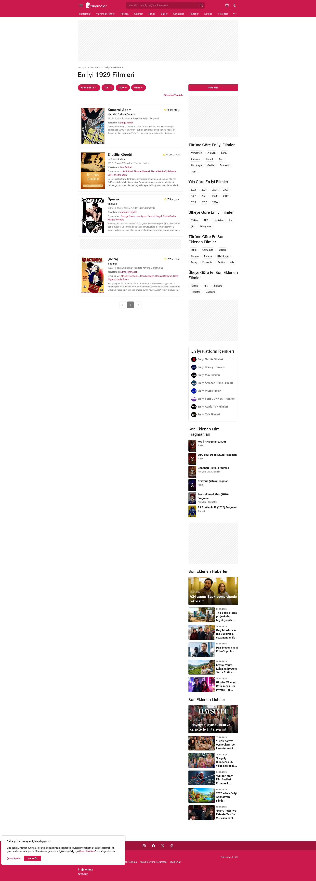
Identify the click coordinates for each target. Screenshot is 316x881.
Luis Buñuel (126, 167)
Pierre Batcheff (158, 171)
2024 (215, 189)
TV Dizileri (223, 13)
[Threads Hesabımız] (172, 846)
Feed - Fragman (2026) (212, 441)
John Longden (146, 276)
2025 (204, 189)
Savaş (194, 262)
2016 (215, 202)
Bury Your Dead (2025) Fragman (217, 454)
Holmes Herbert (116, 219)
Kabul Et (32, 858)
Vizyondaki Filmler (105, 13)
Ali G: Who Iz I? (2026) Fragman (217, 507)
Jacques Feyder (128, 212)
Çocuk (222, 250)
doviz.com (83, 874)
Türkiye (194, 220)
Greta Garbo (169, 216)
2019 (225, 196)
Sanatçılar (178, 13)
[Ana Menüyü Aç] (81, 5)
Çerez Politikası (87, 851)
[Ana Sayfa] (96, 5)
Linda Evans (123, 279)
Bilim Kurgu (196, 165)
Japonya (210, 292)
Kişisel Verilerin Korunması (153, 862)
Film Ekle (213, 87)
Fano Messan (120, 175)
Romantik (195, 159)
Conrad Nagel (155, 216)
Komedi (209, 159)
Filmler (152, 13)
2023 (225, 189)
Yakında (124, 13)
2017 (204, 202)
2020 (215, 196)
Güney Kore (205, 226)
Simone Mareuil (142, 171)
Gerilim (210, 165)
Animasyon (196, 153)
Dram (193, 171)
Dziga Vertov (126, 122)
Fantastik (225, 165)
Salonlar (138, 13)
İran (231, 220)
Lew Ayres (141, 216)
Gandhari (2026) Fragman (213, 468)
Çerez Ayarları (14, 858)
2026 (193, 189)
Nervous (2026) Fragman (213, 481)
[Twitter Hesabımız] (162, 846)
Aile (221, 159)
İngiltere (218, 285)
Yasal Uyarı (175, 862)
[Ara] (201, 5)
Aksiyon (212, 153)
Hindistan (219, 220)
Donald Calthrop (163, 276)
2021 (204, 196)
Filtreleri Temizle (173, 95)
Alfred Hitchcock (128, 272)
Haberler (194, 13)
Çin (192, 226)
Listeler (208, 13)
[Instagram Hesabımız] (144, 846)
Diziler (164, 13)
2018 (193, 202)
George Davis (128, 216)
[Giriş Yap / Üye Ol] (227, 5)
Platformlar (85, 13)
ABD (206, 220)
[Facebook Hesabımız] (153, 846)
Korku (224, 153)
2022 (193, 196)
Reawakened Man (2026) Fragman (213, 496)
